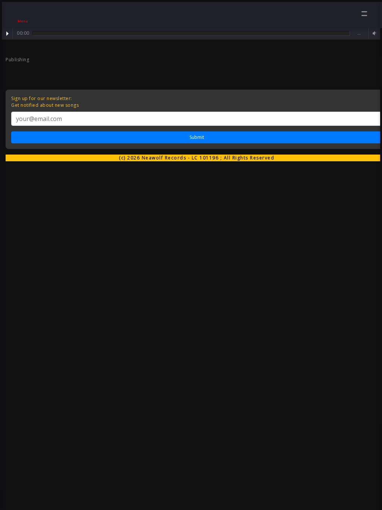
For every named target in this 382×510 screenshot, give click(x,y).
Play (7, 33)
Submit (197, 137)
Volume (373, 33)
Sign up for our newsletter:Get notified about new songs (45, 101)
